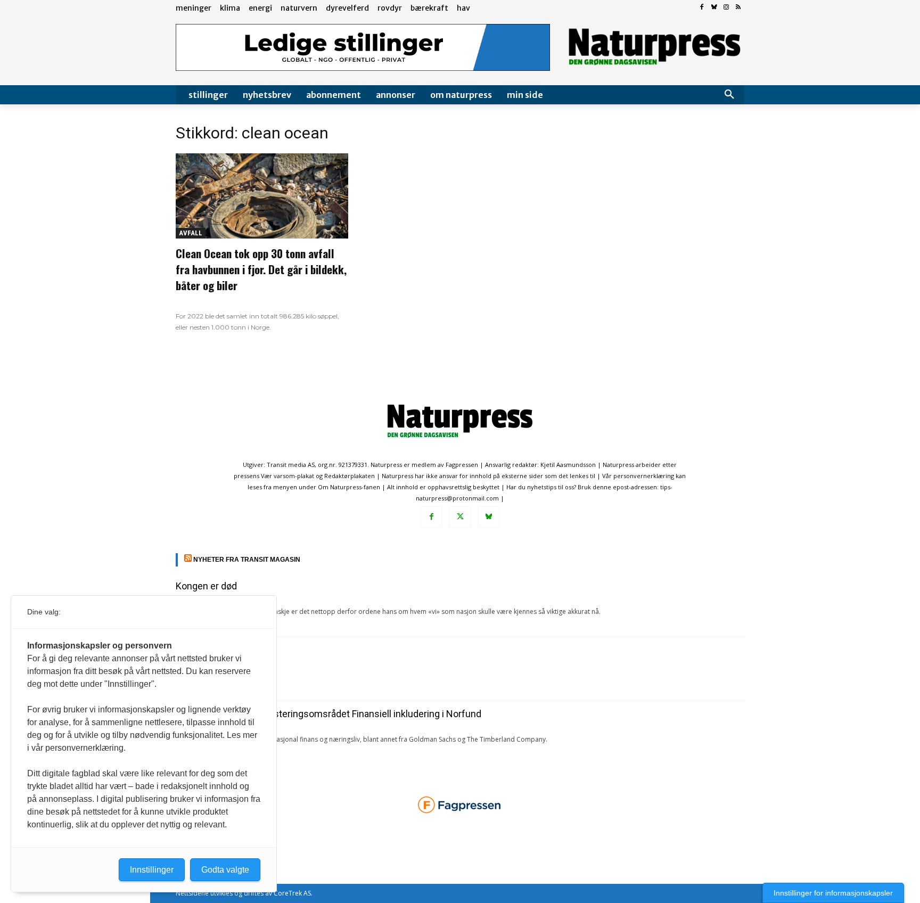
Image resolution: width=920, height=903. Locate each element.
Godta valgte (225, 869)
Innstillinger (152, 869)
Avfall (190, 233)
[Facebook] (702, 8)
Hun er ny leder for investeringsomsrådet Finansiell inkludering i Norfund (328, 713)
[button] (729, 94)
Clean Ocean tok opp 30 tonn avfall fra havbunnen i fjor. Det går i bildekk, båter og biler (261, 269)
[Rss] (738, 8)
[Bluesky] (714, 8)
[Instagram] (726, 8)
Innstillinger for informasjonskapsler (833, 893)
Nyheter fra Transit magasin (246, 559)
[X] (460, 517)
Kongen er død (206, 586)
